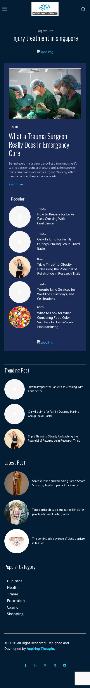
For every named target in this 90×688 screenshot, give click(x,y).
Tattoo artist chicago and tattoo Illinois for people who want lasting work (58, 512)
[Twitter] (55, 665)
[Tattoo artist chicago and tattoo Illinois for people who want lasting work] (16, 512)
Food (40, 307)
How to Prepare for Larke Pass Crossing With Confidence (55, 219)
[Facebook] (25, 665)
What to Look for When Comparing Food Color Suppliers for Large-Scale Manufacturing (55, 320)
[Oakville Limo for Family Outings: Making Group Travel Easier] (20, 242)
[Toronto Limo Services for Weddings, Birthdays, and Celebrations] (20, 292)
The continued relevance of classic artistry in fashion (58, 541)
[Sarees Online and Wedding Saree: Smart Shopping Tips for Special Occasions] (16, 483)
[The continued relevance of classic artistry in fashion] (16, 541)
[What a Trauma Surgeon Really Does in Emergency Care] (45, 93)
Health (13, 127)
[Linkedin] (35, 665)
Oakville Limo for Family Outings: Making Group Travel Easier (58, 244)
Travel (41, 209)
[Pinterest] (45, 665)
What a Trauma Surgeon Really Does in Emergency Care (39, 144)
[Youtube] (65, 665)
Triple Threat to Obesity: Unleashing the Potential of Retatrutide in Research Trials (58, 269)
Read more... (16, 184)
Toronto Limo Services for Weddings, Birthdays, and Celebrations (56, 294)
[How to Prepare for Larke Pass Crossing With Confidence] (20, 217)
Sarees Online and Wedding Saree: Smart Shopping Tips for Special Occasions (58, 483)
